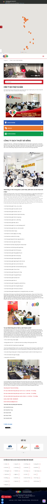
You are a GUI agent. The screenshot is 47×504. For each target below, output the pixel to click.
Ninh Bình (36, 467)
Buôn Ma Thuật (28, 477)
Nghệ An (16, 474)
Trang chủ (6, 60)
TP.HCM (7, 481)
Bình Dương (37, 481)
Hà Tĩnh (26, 474)
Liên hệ (15, 500)
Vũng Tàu (16, 481)
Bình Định (17, 477)
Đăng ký (19, 500)
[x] (1, 27)
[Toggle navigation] (43, 56)
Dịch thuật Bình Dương (8, 407)
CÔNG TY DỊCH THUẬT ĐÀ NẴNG (16, 60)
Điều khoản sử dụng (26, 500)
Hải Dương (17, 467)
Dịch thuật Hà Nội (7, 412)
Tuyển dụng (11, 500)
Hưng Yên (17, 464)
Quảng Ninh (37, 464)
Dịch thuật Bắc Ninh (8, 418)
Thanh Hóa (7, 474)
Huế (35, 474)
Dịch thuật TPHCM (7, 415)
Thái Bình (16, 470)
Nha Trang (37, 477)
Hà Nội (7, 464)
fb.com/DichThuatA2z (27, 491)
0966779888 (21, 495)
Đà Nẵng (7, 477)
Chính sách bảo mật (34, 500)
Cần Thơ (26, 481)
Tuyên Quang (37, 470)
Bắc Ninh (7, 467)
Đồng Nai (7, 484)
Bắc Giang (27, 470)
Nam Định (27, 467)
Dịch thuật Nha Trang (8, 409)
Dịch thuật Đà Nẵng (31, 194)
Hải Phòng (27, 464)
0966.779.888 (15, 495)
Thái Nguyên (8, 470)
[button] (22, 452)
